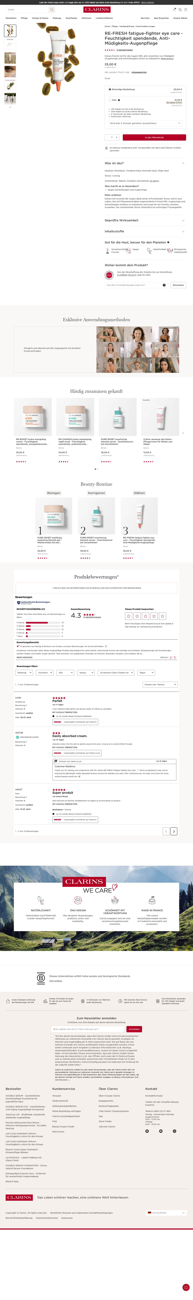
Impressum (67, 1218)
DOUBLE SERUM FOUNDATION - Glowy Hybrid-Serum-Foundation (26, 1166)
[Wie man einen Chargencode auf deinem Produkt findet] (164, 285)
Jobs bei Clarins (107, 1126)
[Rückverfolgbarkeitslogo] (109, 275)
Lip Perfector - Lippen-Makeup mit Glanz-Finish (24, 1159)
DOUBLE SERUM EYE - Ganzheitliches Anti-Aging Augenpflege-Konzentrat (25, 1108)
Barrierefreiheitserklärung (19, 1218)
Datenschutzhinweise (47, 1218)
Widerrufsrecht (60, 1101)
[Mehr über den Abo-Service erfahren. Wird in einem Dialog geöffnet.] (119, 100)
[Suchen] (52, 10)
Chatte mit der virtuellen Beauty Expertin (162, 1103)
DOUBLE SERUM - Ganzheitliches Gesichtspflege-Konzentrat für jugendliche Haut (23, 1099)
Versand (56, 1096)
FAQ (54, 1121)
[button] (10, 30)
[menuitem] (174, 9)
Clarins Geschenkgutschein (66, 1116)
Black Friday (12, 1181)
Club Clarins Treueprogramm (114, 1111)
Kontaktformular (154, 1096)
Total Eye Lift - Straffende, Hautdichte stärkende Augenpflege (25, 1116)
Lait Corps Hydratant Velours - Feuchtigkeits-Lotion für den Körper (24, 1135)
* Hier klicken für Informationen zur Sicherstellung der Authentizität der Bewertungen (96, 588)
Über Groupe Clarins (109, 1096)
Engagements (106, 1101)
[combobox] (145, 123)
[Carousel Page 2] (97, 469)
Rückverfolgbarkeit (109, 1106)
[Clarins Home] (97, 9)
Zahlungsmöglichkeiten (64, 1106)
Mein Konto (58, 1132)
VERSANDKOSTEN (139, 72)
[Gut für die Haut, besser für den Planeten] (168, 242)
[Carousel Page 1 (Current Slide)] (95, 469)
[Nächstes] (10, 107)
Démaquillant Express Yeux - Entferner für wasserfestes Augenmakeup (26, 1175)
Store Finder (105, 1121)
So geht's (154, 181)
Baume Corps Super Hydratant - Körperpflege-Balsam (22, 1150)
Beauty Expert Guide (63, 1126)
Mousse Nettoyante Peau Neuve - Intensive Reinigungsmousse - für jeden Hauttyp (26, 1126)
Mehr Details (167, 59)
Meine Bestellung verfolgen (66, 1111)
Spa (101, 1116)
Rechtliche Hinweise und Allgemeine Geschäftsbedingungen (81, 1213)
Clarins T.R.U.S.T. (127, 275)
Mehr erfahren (55, 981)
